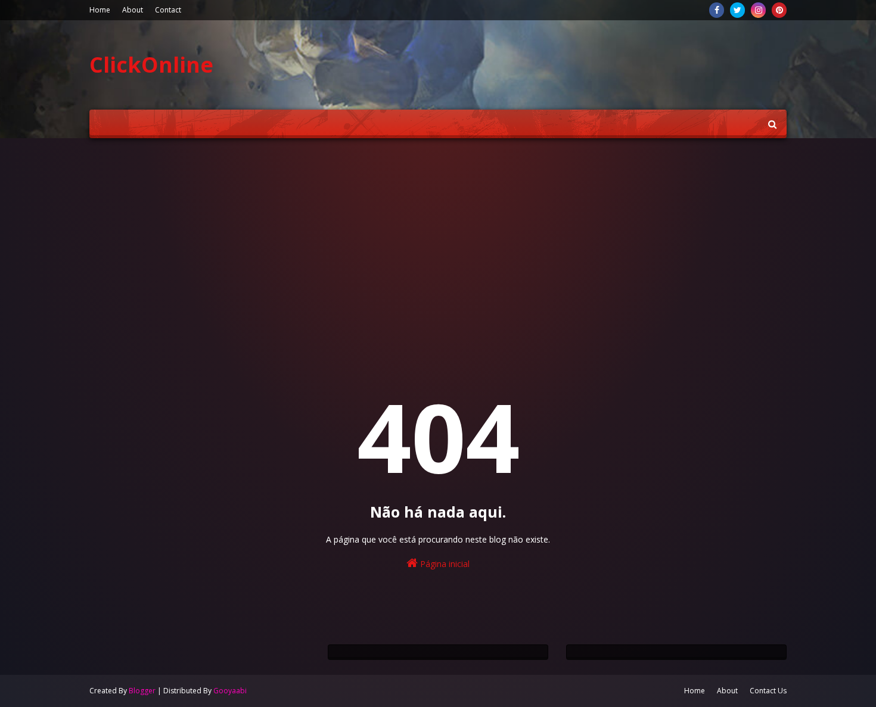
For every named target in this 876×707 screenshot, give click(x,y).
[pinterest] (779, 10)
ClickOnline (151, 64)
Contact (168, 10)
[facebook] (716, 10)
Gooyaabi (230, 691)
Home (99, 10)
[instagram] (758, 10)
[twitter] (737, 10)
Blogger (142, 691)
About (132, 10)
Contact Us (768, 691)
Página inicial (444, 563)
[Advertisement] (438, 239)
